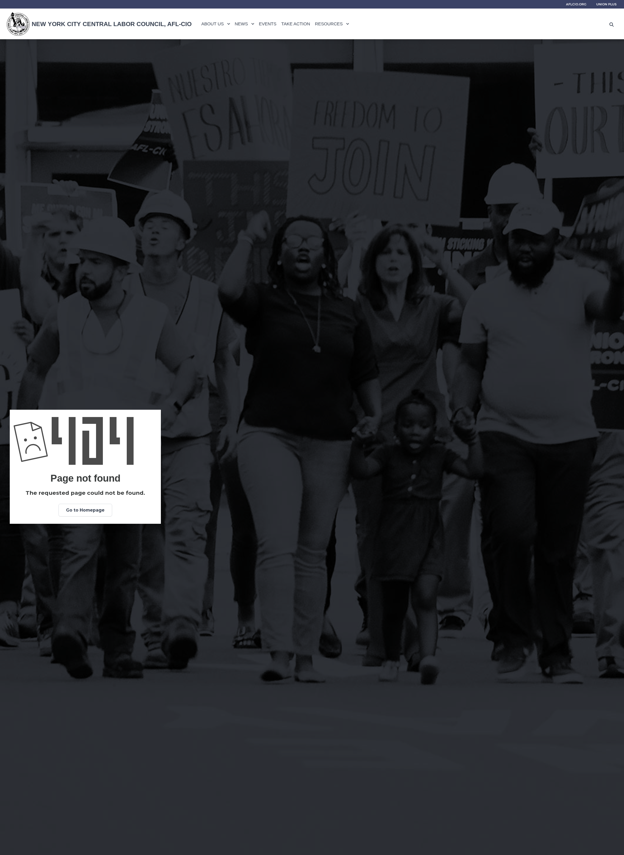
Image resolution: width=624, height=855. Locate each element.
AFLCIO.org (576, 4)
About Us (212, 23)
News (241, 23)
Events (267, 23)
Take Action (295, 23)
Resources (329, 23)
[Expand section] (228, 23)
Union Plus (606, 4)
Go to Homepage (85, 510)
